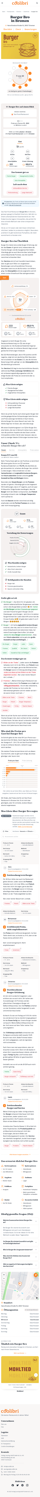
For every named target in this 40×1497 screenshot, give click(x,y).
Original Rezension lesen (15, 871)
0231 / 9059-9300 (9, 1472)
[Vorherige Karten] (4, 1375)
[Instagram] (27, 1485)
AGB (2, 1438)
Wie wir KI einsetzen (15, 205)
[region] (20, 1286)
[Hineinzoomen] (4, 1275)
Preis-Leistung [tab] (27, 761)
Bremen (19, 11)
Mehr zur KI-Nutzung (25, 826)
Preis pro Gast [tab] (13, 761)
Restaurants (10, 11)
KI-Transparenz (6, 1444)
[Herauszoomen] (4, 1278)
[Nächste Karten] (36, 1375)
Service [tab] (12, 450)
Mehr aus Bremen (19, 1353)
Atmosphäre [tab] (22, 450)
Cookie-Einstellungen (7, 1446)
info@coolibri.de (9, 1466)
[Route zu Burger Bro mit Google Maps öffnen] (36, 1275)
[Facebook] (13, 1485)
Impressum (4, 1435)
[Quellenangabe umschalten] (37, 1298)
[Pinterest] (22, 1485)
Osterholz (26, 11)
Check (18, 29)
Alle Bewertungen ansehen (18, 1154)
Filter (6, 831)
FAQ (2, 1427)
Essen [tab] (3, 450)
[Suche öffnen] (37, 3)
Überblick (7, 29)
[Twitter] (17, 1485)
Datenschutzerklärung (8, 1441)
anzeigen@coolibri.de (10, 1469)
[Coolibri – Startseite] (20, 3)
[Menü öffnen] (2, 3)
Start (3, 11)
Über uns (3, 1424)
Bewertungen (31, 29)
